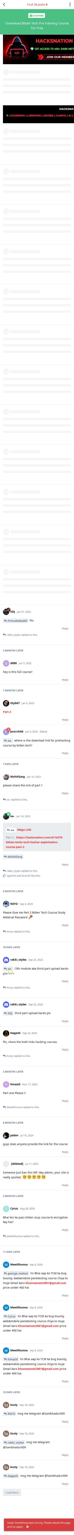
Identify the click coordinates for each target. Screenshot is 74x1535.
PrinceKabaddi (17, 621)
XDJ (10, 1013)
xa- (10, 740)
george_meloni (18, 1273)
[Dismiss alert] (27, 1526)
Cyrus (11, 1316)
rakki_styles (16, 1442)
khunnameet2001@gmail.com (45, 1283)
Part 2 (7, 712)
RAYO (11, 1414)
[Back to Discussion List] (4, 4)
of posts (36, 4)
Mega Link (24, 829)
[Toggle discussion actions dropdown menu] (70, 4)
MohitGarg (15, 857)
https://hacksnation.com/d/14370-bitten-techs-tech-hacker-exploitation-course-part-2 (34, 842)
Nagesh (13, 1476)
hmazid (13, 1359)
